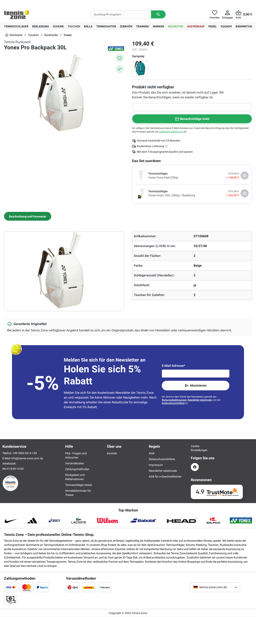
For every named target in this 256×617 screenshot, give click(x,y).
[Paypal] (42, 587)
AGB (151, 453)
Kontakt (112, 453)
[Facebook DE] (195, 467)
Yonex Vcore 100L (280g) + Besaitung (171, 195)
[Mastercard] (26, 587)
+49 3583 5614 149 (30, 3)
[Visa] (10, 587)
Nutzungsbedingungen (174, 400)
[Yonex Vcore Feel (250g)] (141, 175)
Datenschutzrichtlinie (173, 403)
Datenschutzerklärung (171, 131)
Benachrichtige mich (194, 119)
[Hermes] (104, 587)
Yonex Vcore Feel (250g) (163, 177)
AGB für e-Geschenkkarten (165, 476)
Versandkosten (74, 463)
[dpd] (72, 587)
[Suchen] (158, 14)
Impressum (156, 464)
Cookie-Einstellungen (195, 448)
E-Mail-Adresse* (173, 366)
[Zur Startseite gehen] (16, 14)
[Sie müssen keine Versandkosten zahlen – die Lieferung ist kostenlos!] (167, 146)
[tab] (27, 216)
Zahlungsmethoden (77, 469)
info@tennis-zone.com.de (27, 458)
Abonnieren (198, 385)
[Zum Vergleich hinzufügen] (120, 69)
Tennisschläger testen (78, 484)
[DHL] (88, 587)
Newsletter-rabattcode (200, 400)
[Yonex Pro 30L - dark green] (140, 68)
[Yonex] (116, 48)
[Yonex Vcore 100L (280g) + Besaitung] (141, 193)
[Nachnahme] (10, 599)
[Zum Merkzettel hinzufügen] (120, 58)
